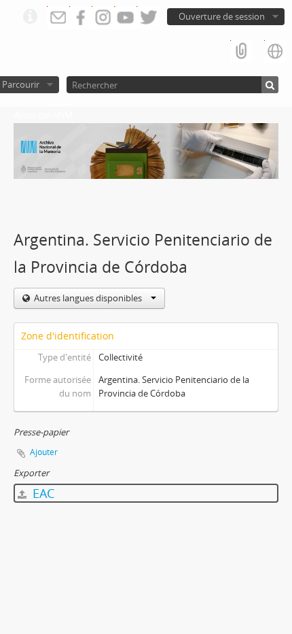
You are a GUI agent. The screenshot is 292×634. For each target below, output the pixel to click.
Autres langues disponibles (88, 298)
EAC (41, 493)
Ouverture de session (222, 16)
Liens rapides (30, 17)
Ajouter (44, 452)
